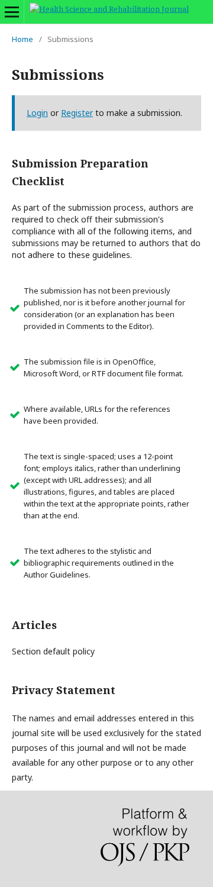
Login (37, 112)
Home (22, 39)
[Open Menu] (12, 12)
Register (77, 112)
